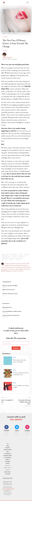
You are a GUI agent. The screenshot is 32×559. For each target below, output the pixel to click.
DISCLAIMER (7, 461)
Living (14, 33)
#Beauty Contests (6, 254)
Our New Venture (8, 449)
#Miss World (5, 259)
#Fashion (26, 254)
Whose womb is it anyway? (9, 289)
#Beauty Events (14, 254)
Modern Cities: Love (7, 307)
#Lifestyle (14, 257)
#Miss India (21, 257)
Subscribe (16, 348)
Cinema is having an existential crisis (11, 315)
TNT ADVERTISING (7, 457)
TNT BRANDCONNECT (7, 455)
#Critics (20, 254)
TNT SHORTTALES (7, 453)
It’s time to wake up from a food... (10, 293)
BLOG (7, 451)
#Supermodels (18, 259)
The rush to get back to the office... (10, 285)
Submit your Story (7, 467)
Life (9, 33)
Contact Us (7, 465)
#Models (11, 259)
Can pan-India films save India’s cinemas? (12, 311)
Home (4, 33)
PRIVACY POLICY (7, 472)
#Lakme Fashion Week (6, 257)
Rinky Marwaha (7, 57)
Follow (6, 434)
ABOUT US (8, 459)
